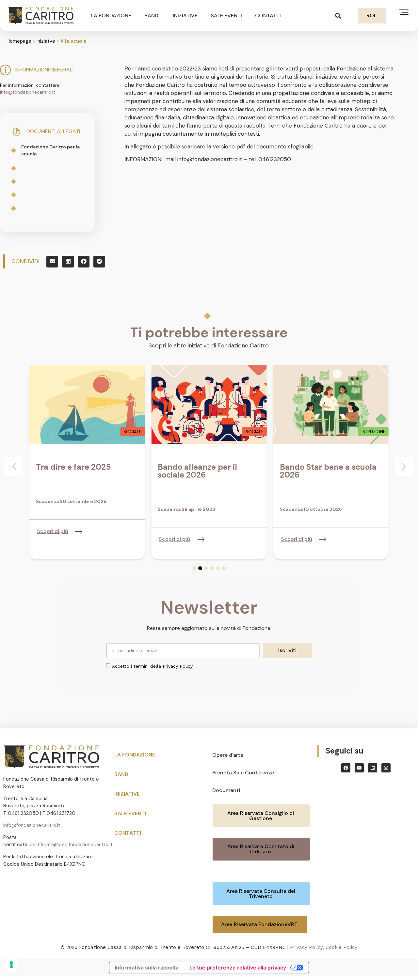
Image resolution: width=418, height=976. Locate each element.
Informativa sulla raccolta (147, 967)
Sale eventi (226, 15)
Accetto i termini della (152, 666)
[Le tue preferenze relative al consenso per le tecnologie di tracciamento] (11, 964)
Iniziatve (46, 41)
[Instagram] (386, 767)
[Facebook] (345, 767)
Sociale (132, 432)
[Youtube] (359, 767)
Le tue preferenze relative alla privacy (237, 967)
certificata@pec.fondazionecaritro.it (71, 844)
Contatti (268, 15)
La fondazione (111, 15)
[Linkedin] (372, 767)
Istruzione (373, 432)
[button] (338, 15)
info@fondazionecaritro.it (27, 92)
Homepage (19, 41)
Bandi (152, 15)
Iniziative (185, 15)
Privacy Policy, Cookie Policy (323, 947)
